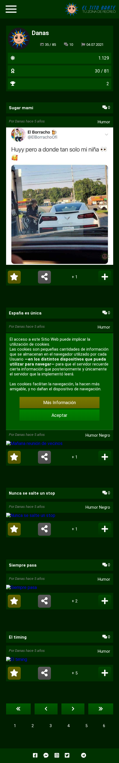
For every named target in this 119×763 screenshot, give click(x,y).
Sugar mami (21, 107)
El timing (18, 637)
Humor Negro (98, 435)
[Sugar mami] (59, 196)
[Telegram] (83, 756)
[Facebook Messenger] (46, 756)
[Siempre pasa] (59, 587)
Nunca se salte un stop (32, 493)
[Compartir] (44, 277)
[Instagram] (57, 756)
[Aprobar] (104, 277)
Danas (20, 121)
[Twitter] (67, 756)
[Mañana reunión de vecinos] (59, 443)
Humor (104, 121)
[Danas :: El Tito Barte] (91, 15)
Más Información (59, 402)
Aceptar (59, 415)
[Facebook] (35, 756)
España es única (25, 313)
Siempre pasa (23, 565)
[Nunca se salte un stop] (59, 515)
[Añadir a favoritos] (14, 277)
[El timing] (59, 659)
